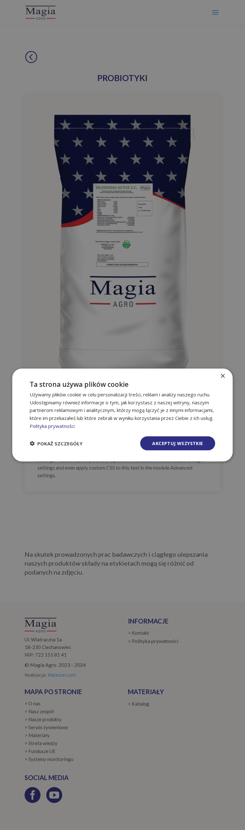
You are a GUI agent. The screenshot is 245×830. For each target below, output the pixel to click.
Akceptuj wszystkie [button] (177, 443)
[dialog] (122, 415)
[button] (56, 443)
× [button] (222, 375)
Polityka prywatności (52, 425)
